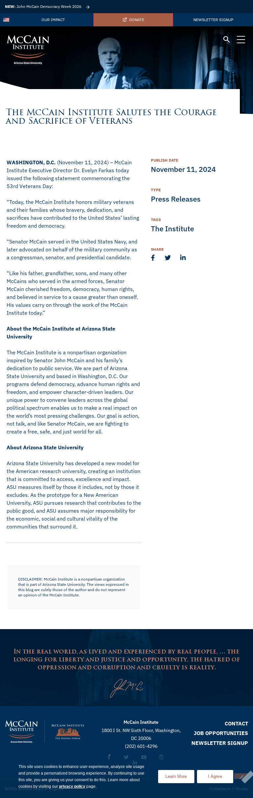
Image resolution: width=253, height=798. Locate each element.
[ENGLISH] (6, 19)
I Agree (215, 776)
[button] (226, 40)
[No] (241, 776)
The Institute (172, 228)
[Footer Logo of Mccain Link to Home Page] (21, 731)
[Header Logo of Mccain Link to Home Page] (28, 49)
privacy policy (72, 786)
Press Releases (176, 199)
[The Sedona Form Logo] (67, 731)
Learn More (179, 774)
